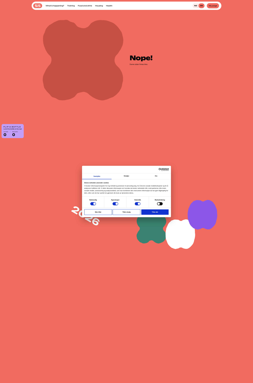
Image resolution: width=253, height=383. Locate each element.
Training (71, 6)
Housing (99, 6)
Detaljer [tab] (126, 176)
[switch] (115, 203)
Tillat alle (155, 212)
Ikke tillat (98, 212)
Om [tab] (156, 176)
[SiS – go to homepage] (37, 5)
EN (201, 6)
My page (213, 6)
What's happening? (55, 6)
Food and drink (85, 6)
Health (109, 6)
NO (195, 6)
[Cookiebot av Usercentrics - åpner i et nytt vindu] (160, 169)
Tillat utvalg (126, 212)
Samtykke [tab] (96, 176)
